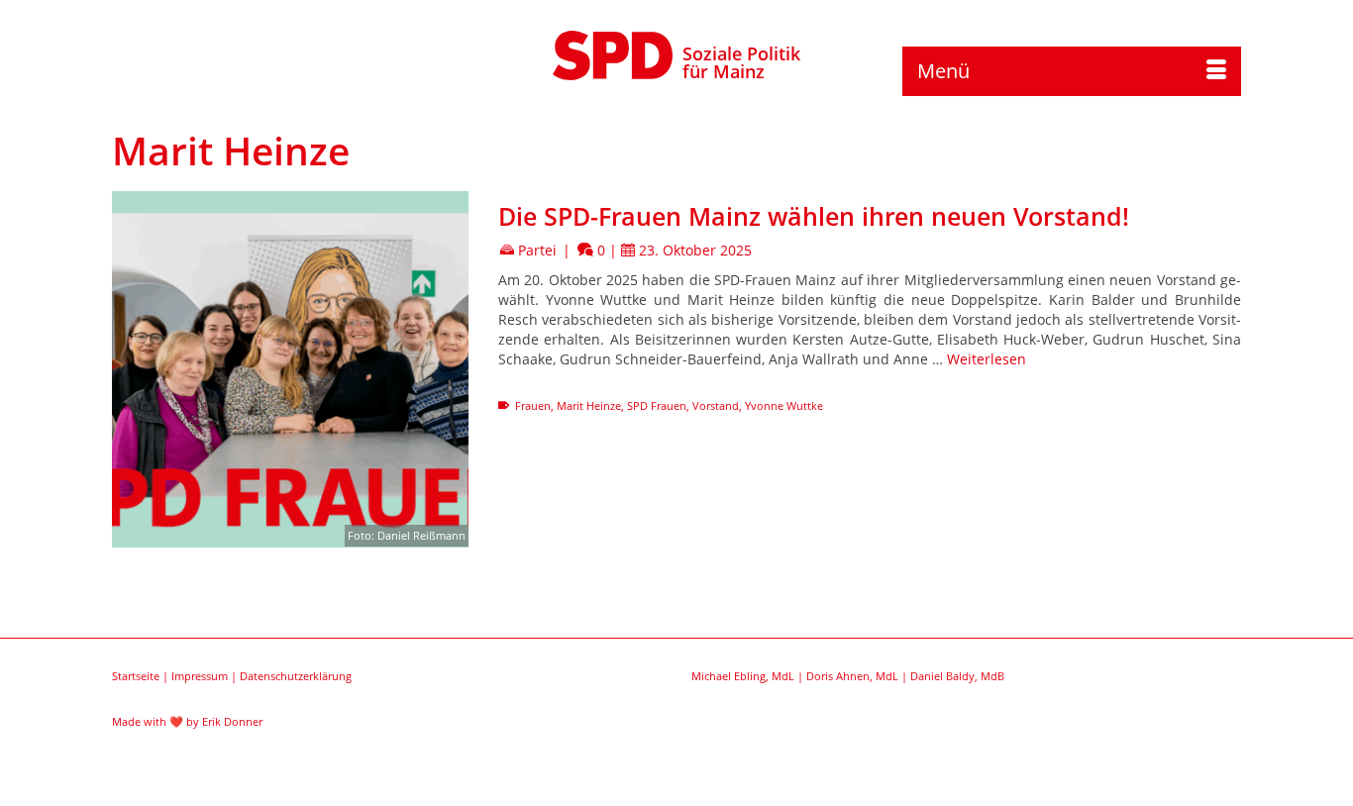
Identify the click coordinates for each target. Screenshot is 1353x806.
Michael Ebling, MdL (742, 675)
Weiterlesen (986, 359)
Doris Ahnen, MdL (852, 675)
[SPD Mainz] (613, 52)
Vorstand (715, 405)
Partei (537, 250)
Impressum (199, 675)
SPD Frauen (656, 405)
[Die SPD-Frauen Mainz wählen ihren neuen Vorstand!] (290, 369)
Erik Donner (232, 721)
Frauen (533, 405)
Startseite (135, 675)
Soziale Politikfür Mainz (741, 62)
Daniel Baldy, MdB (957, 675)
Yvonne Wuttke (784, 405)
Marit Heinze (589, 405)
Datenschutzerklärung (296, 675)
